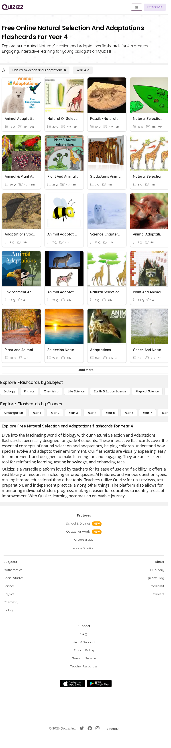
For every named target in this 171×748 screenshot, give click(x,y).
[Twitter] (81, 728)
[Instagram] (98, 728)
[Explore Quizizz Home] (12, 7)
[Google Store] (99, 683)
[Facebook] (90, 728)
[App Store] (72, 683)
